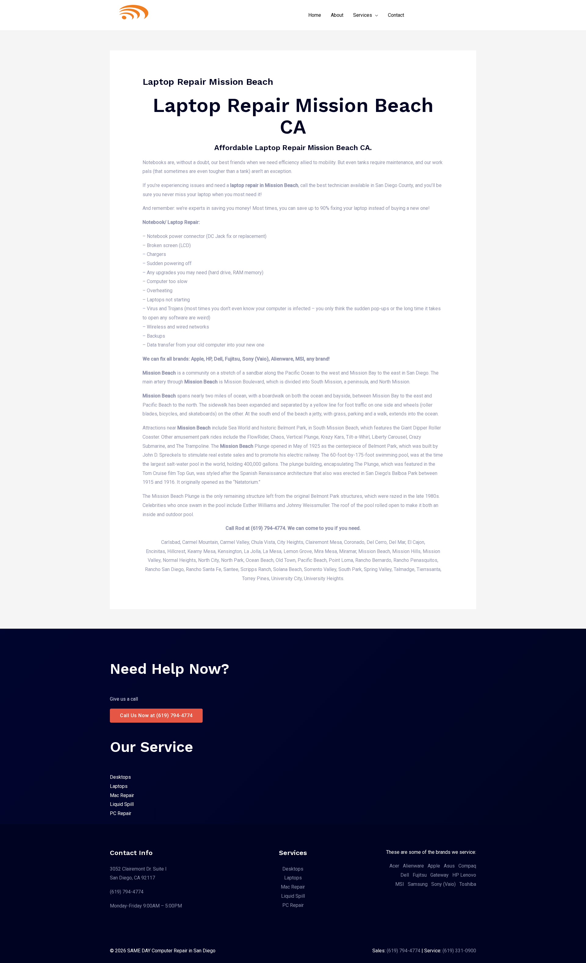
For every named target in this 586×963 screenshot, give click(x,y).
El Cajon (415, 542)
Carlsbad (170, 542)
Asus (449, 866)
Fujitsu (420, 875)
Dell (404, 875)
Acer (394, 866)
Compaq (467, 866)
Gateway (439, 875)
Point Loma (341, 560)
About (337, 15)
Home (314, 15)
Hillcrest (176, 551)
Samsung (418, 884)
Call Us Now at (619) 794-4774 (156, 715)
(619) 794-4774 (126, 892)
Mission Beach (374, 551)
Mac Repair (122, 795)
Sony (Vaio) (443, 884)
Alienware (413, 866)
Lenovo (468, 875)
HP (455, 875)
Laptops (119, 786)
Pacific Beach (312, 560)
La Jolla (252, 551)
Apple (434, 866)
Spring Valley (378, 569)
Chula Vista (263, 542)
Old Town (285, 560)
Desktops (120, 777)
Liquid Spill (122, 804)
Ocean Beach (259, 560)
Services (362, 15)
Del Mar (397, 542)
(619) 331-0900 (459, 951)
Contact (396, 15)
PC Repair (120, 813)
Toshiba (467, 884)
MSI (399, 884)
